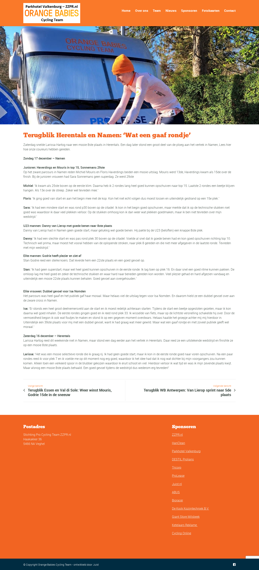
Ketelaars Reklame (185, 525)
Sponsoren (189, 10)
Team (157, 10)
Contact (230, 10)
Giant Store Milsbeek (186, 517)
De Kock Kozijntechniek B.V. (190, 508)
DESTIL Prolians (183, 459)
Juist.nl (177, 484)
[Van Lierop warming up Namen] (129, 75)
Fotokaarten (211, 10)
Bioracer (177, 500)
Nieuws (171, 10)
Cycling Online (181, 533)
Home (126, 10)
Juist (96, 564)
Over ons (141, 10)
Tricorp (176, 467)
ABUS (176, 492)
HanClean (178, 443)
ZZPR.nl (177, 435)
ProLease (178, 476)
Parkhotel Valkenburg (186, 451)
